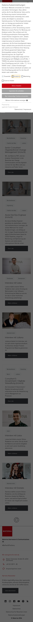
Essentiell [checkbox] (7, 76)
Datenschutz (19, 109)
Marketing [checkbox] (27, 76)
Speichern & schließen (16, 91)
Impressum (27, 109)
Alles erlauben (16, 86)
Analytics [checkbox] (17, 76)
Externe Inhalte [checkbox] (9, 80)
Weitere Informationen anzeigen (16, 100)
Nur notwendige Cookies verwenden (16, 96)
